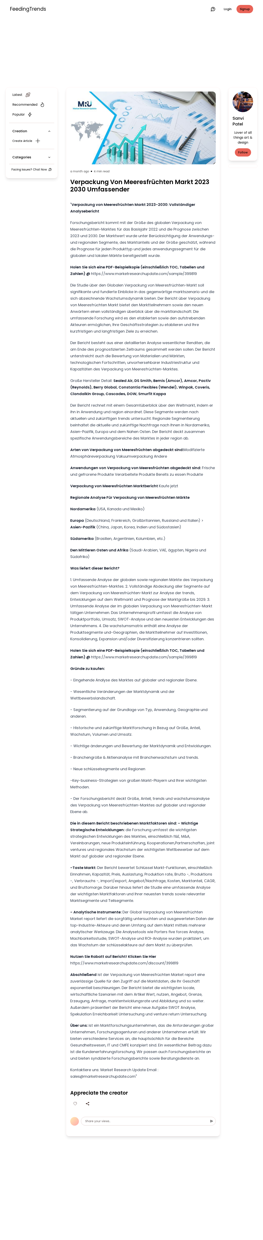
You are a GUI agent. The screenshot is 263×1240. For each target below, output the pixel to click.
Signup (245, 9)
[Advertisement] (131, 52)
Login (228, 9)
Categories (21, 157)
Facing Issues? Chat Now (29, 169)
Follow (243, 152)
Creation (19, 131)
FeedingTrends (28, 9)
